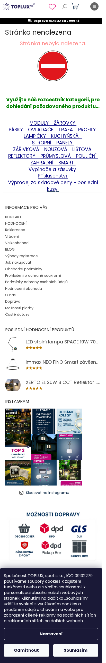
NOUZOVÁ (56, 149)
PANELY (65, 142)
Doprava (12, 301)
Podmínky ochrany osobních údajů (36, 281)
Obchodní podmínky (23, 269)
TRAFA (68, 129)
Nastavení (51, 634)
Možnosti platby (19, 308)
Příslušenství (53, 175)
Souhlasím (75, 650)
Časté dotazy (17, 314)
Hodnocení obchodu (23, 288)
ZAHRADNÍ (42, 162)
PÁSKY (16, 129)
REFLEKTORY (22, 156)
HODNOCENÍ (15, 223)
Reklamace (15, 229)
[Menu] (94, 6)
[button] (53, 73)
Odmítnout (26, 650)
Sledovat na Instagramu (47, 492)
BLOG (10, 249)
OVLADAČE (41, 129)
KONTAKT (13, 217)
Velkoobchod (17, 242)
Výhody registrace (21, 256)
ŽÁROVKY (65, 123)
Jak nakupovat (18, 262)
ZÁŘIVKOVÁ (26, 149)
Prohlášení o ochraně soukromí (33, 275)
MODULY (42, 123)
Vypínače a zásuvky (53, 169)
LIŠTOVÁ (82, 149)
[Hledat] (65, 6)
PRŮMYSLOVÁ (56, 156)
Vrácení (12, 236)
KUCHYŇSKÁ (63, 136)
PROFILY (87, 129)
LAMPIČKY (35, 136)
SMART (65, 162)
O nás (10, 295)
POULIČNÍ (87, 156)
